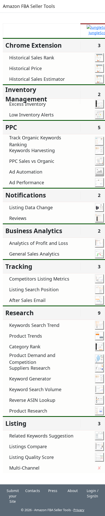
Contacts (32, 490)
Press (52, 490)
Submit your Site (13, 496)
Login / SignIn (92, 493)
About (73, 490)
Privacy (78, 510)
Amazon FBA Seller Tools (29, 6)
